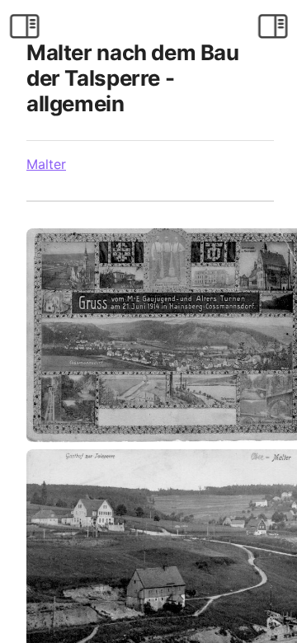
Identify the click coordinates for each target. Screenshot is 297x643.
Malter (46, 164)
